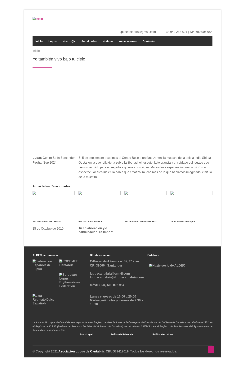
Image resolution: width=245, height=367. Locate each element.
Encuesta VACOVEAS (90, 221)
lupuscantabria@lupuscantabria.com (117, 277)
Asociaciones (128, 41)
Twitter (203, 20)
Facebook (197, 20)
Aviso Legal (86, 334)
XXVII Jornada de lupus (182, 221)
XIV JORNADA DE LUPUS (47, 221)
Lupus (52, 41)
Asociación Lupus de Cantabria (81, 351)
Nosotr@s (69, 41)
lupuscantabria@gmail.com (137, 31)
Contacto (149, 41)
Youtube (209, 20)
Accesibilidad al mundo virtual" (141, 221)
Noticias (108, 41)
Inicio (39, 41)
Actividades (89, 41)
